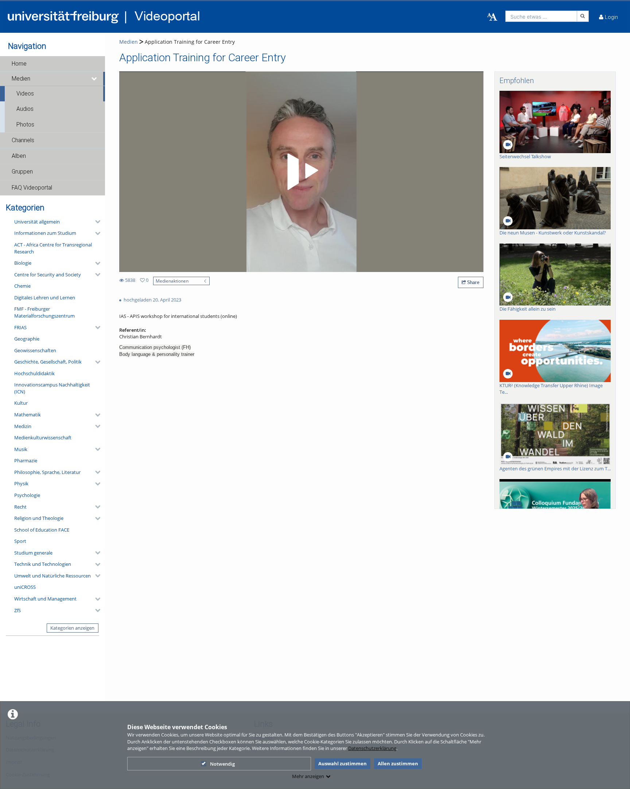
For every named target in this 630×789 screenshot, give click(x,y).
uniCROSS (25, 587)
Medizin (22, 426)
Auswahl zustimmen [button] (342, 763)
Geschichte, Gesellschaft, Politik (48, 361)
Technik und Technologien (42, 564)
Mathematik (27, 414)
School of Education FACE (41, 529)
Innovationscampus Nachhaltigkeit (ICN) (52, 388)
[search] (541, 16)
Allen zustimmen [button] (398, 763)
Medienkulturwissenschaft (42, 437)
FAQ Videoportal (32, 187)
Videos (25, 93)
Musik (20, 449)
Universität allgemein (37, 221)
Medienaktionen (172, 281)
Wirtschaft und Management (45, 598)
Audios (25, 109)
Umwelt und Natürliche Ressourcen (52, 575)
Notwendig (222, 764)
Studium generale (33, 552)
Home (19, 64)
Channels (23, 140)
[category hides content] (95, 222)
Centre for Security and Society (47, 274)
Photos (25, 124)
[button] (52, 63)
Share (472, 282)
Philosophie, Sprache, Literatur (47, 472)
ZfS (17, 610)
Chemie (22, 286)
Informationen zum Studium (45, 233)
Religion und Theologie (38, 518)
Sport (20, 541)
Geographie (26, 338)
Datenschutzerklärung (372, 748)
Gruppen (22, 171)
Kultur (21, 403)
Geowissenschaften (35, 350)
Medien (21, 78)
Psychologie (27, 495)
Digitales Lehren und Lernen (44, 297)
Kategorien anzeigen (72, 628)
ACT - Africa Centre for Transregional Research (53, 248)
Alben (19, 156)
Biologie (22, 263)
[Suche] (583, 16)
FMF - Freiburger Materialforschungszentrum (44, 312)
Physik (21, 483)
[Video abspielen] (301, 171)
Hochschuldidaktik (34, 373)
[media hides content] (94, 79)
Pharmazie (25, 460)
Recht (20, 507)
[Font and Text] (492, 17)
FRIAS (20, 327)
